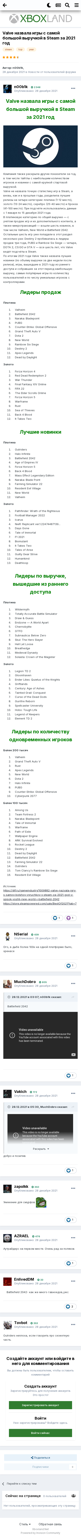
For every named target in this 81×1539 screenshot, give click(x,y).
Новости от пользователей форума (52, 72)
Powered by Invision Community (40, 1532)
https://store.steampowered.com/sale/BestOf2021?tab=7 (40, 903)
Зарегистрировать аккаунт (40, 1405)
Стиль (24, 1524)
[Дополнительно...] (73, 88)
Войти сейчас (40, 1433)
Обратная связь (50, 1524)
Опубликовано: (35, 90)
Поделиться (41, 1457)
